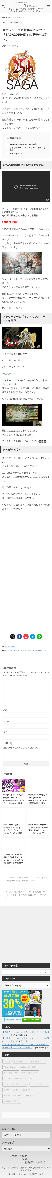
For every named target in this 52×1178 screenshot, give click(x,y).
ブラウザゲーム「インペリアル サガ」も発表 (27, 149)
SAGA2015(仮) (11, 650)
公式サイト (9, 373)
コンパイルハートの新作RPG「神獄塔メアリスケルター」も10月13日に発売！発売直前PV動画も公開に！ (13, 860)
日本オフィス (31, 1095)
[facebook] (19, 636)
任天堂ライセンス (11, 1090)
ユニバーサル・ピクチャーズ (15, 1084)
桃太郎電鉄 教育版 (11, 1101)
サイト (6, 732)
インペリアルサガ (25, 650)
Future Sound (9, 1067)
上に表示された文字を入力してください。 (21, 748)
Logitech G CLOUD (27, 1067)
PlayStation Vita (11, 646)
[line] (39, 636)
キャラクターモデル (30, 1073)
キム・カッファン (11, 1073)
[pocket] (26, 636)
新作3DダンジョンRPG (13, 1095)
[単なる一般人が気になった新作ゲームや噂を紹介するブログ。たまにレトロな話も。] (26, 5)
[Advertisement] (26, 548)
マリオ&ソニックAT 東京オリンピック (19, 1078)
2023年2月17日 (20, 1061)
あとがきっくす (16, 153)
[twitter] (12, 636)
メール (6, 721)
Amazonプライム (37, 1061)
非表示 (17, 138)
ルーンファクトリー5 (39, 1084)
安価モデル (26, 1090)
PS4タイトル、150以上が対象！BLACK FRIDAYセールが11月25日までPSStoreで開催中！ (13, 800)
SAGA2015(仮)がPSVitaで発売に (24, 144)
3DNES (7, 1061)
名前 (5, 710)
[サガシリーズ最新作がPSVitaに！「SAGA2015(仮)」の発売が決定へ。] (32, 636)
